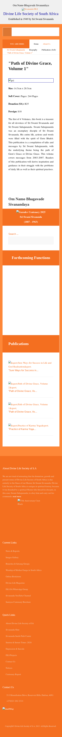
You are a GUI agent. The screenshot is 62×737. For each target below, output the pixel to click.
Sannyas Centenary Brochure (18, 601)
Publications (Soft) (49, 49)
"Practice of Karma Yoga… (22, 429)
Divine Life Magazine (15, 582)
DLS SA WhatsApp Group (17, 589)
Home (36, 44)
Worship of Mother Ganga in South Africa (23, 570)
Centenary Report (13, 674)
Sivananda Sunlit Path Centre (18, 636)
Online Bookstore (13, 576)
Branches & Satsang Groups (18, 563)
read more (17, 496)
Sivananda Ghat (12, 629)
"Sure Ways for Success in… (23, 370)
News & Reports (13, 551)
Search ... (13, 234)
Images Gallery (12, 557)
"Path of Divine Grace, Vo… (22, 391)
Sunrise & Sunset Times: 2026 (19, 642)
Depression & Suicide (15, 648)
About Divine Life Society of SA (20, 623)
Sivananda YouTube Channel (18, 595)
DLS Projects (11, 655)
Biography (33, 49)
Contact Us (10, 661)
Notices (9, 667)
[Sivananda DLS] (31, 8)
